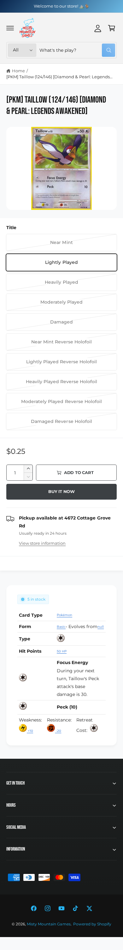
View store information (42, 543)
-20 (58, 731)
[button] (10, 28)
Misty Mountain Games (48, 924)
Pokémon (64, 615)
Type (24, 639)
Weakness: (30, 720)
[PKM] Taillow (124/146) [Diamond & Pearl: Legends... (59, 76)
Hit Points (30, 651)
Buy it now (61, 491)
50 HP (62, 651)
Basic (61, 627)
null (100, 627)
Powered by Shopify (92, 924)
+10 (30, 731)
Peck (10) (67, 707)
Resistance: (59, 720)
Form (25, 626)
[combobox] (77, 50)
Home (18, 70)
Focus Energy (72, 662)
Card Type (31, 615)
